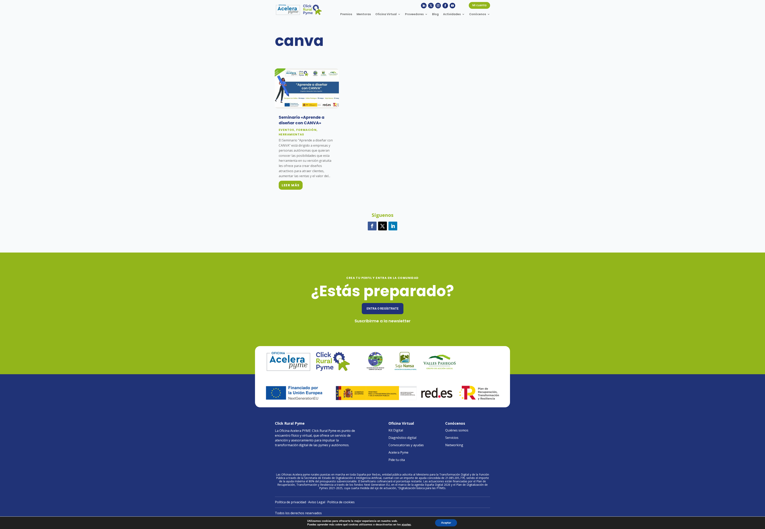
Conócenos (477, 14)
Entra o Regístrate (383, 308)
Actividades (452, 14)
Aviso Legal (316, 502)
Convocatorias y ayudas (406, 445)
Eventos (286, 130)
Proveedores (414, 14)
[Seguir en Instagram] (438, 5)
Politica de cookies (341, 502)
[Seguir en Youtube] (452, 5)
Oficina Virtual (386, 14)
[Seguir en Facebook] (445, 5)
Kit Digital (395, 430)
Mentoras (364, 14)
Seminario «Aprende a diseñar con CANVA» (301, 120)
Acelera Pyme (398, 452)
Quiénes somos (456, 430)
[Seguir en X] (431, 5)
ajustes (406, 524)
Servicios (451, 437)
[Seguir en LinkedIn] (424, 5)
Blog (435, 14)
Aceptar (446, 523)
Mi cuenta (479, 5)
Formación (306, 130)
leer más (291, 185)
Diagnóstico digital (402, 437)
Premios (346, 14)
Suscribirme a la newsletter (383, 321)
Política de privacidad (290, 502)
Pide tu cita (396, 460)
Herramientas (291, 134)
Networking (454, 445)
